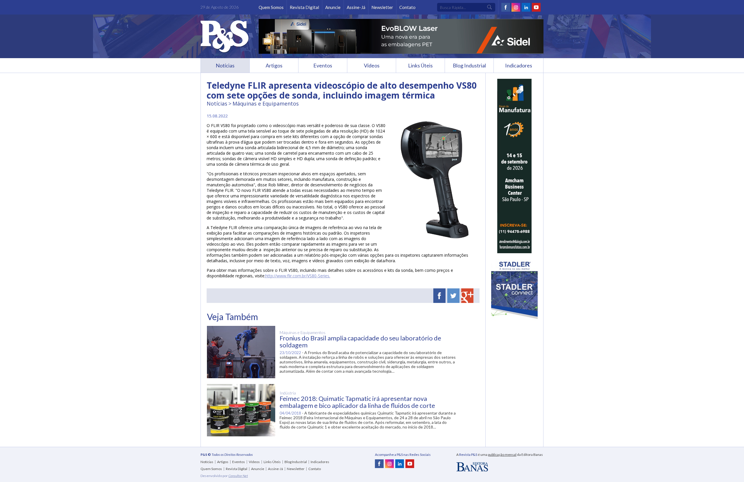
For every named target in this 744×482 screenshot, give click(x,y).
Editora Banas (472, 467)
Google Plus (467, 295)
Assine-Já (356, 7)
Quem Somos (271, 7)
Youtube (536, 7)
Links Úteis (420, 65)
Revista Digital (304, 7)
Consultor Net (238, 476)
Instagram (516, 7)
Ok (489, 7)
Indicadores (518, 65)
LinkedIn (526, 7)
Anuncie (333, 7)
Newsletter (382, 7)
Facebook (505, 7)
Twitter (453, 295)
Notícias (225, 65)
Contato (407, 7)
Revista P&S (225, 36)
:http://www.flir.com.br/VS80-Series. (297, 276)
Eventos (322, 65)
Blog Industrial (469, 65)
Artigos (274, 65)
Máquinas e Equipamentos (266, 103)
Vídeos (372, 65)
